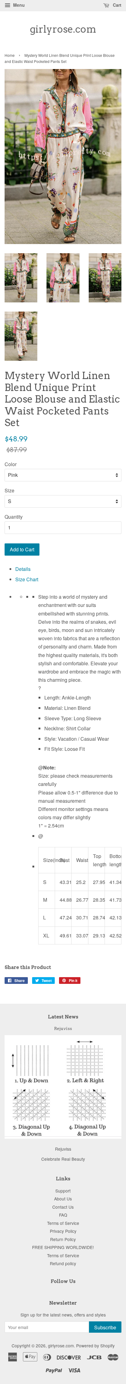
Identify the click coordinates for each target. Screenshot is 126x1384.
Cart (116, 5)
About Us (63, 1199)
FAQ (63, 1215)
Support (63, 1191)
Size (9, 490)
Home (10, 55)
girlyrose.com (63, 29)
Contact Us (63, 1207)
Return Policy (63, 1239)
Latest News (63, 1017)
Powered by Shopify (95, 1345)
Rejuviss (63, 1028)
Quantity (14, 516)
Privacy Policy (63, 1231)
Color (11, 464)
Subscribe (105, 1327)
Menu (18, 5)
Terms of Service (63, 1223)
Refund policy (63, 1263)
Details (23, 568)
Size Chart (26, 579)
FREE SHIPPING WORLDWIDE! (63, 1247)
